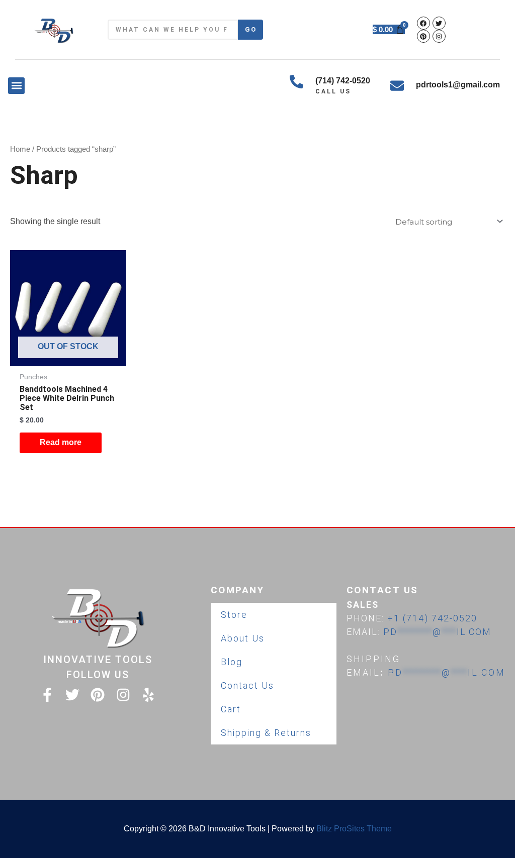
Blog (231, 662)
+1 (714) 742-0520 (432, 618)
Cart (231, 709)
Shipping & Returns (266, 732)
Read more (60, 442)
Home (20, 149)
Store (234, 614)
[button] (16, 85)
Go (250, 29)
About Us (243, 638)
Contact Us (247, 685)
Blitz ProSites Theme (354, 828)
